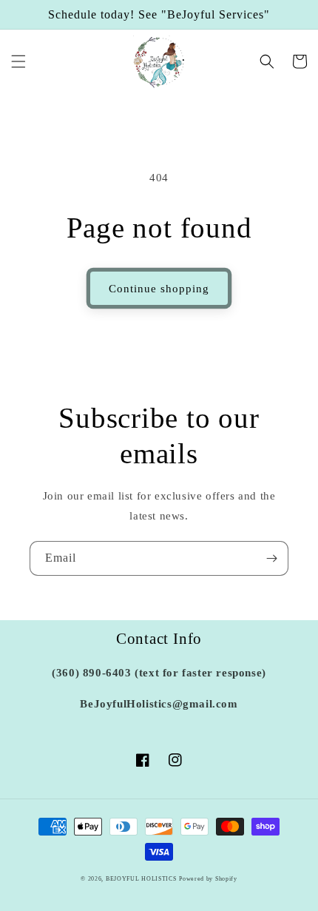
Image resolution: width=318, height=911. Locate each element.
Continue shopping (159, 289)
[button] (18, 61)
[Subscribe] (271, 558)
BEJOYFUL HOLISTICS (141, 878)
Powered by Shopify (208, 878)
